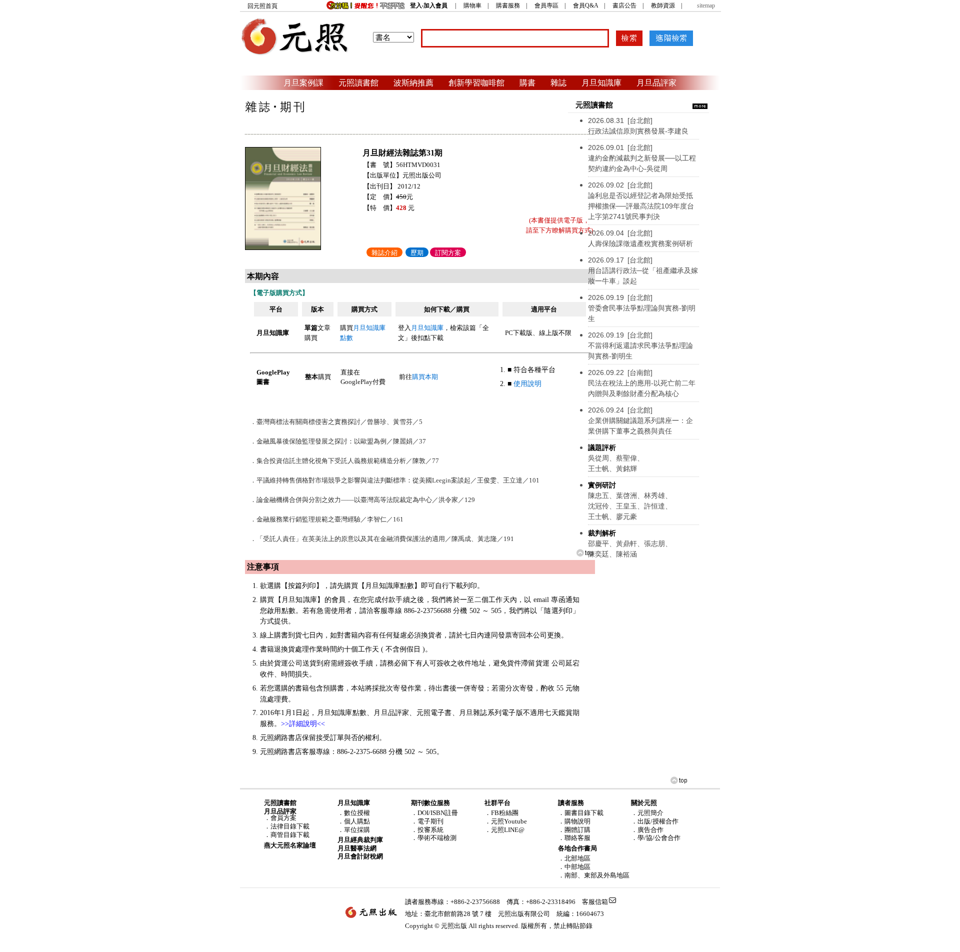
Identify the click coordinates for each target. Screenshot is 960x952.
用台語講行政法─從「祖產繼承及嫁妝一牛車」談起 (643, 270)
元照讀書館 (358, 82)
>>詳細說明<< (303, 724)
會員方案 (283, 818)
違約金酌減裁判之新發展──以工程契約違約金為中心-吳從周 (642, 158)
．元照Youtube (505, 821)
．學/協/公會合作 (655, 838)
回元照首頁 (263, 6)
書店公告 (624, 5)
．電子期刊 (427, 821)
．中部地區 (574, 866)
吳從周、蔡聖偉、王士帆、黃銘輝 (616, 458)
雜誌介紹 (385, 252)
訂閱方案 (448, 252)
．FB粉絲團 (501, 812)
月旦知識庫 (602, 82)
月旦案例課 (304, 82)
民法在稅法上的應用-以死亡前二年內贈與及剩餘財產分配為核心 (642, 383)
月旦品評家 (656, 82)
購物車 (473, 5)
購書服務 (508, 5)
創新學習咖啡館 (476, 82)
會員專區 (546, 5)
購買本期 (425, 376)
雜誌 (558, 82)
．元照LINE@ (504, 830)
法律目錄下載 (290, 826)
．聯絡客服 (574, 838)
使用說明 (528, 384)
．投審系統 (427, 830)
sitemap (706, 5)
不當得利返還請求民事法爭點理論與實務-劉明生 (640, 345)
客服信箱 (595, 902)
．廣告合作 (647, 830)
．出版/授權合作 (654, 821)
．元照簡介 (647, 812)
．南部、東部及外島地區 (594, 875)
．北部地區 (574, 858)
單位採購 (357, 830)
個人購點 (357, 821)
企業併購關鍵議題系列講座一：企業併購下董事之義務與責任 (640, 420)
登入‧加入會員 (429, 5)
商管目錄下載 (290, 834)
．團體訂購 (574, 830)
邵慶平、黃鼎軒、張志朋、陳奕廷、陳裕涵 (630, 543)
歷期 (417, 252)
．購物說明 (574, 821)
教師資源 (663, 5)
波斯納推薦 (414, 82)
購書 (528, 82)
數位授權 (357, 812)
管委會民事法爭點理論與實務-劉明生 (642, 308)
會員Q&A (585, 5)
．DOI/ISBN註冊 (434, 812)
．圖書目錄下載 (581, 812)
